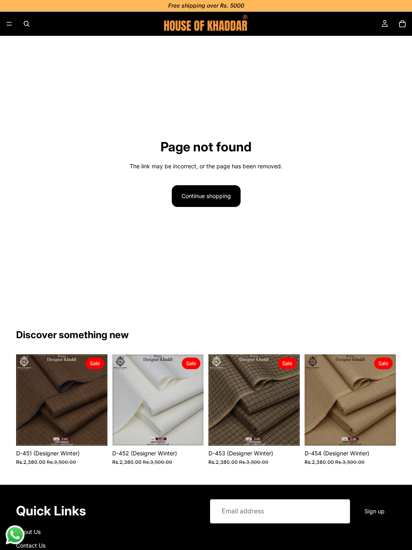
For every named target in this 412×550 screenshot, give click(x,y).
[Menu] (9, 23)
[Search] (26, 24)
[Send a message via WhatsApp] (15, 535)
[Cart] (402, 24)
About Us (28, 531)
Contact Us (30, 545)
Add (101, 433)
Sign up (375, 510)
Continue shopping (206, 195)
